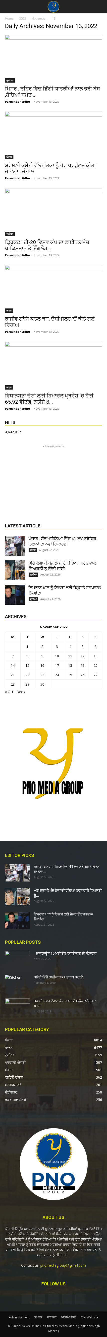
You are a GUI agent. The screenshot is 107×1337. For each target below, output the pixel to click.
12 (83, 656)
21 (13, 674)
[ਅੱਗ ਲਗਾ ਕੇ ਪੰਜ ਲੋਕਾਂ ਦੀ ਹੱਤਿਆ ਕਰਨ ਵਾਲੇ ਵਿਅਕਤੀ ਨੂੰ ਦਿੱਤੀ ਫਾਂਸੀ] (15, 570)
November (39, 18)
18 (70, 665)
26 (83, 674)
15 (27, 665)
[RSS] (53, 1299)
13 (96, 656)
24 (57, 674)
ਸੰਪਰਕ (38, 1317)
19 (83, 665)
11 (70, 656)
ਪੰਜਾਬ (9, 157)
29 (27, 684)
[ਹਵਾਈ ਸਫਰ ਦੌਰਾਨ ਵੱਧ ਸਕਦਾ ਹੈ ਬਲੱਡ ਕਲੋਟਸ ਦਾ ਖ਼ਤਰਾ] (17, 1007)
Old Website (89, 1317)
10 (57, 656)
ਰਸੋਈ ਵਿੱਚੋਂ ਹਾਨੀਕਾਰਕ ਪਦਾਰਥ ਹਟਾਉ (58, 977)
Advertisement (19, 1317)
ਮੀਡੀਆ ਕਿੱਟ (68, 1317)
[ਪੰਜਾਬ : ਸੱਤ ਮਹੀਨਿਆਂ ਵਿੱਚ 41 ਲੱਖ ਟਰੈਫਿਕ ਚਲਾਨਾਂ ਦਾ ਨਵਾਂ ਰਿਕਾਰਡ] (15, 546)
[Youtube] (80, 1299)
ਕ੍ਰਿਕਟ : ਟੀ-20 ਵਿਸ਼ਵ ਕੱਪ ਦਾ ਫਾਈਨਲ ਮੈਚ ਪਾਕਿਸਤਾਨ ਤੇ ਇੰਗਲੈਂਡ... (47, 245)
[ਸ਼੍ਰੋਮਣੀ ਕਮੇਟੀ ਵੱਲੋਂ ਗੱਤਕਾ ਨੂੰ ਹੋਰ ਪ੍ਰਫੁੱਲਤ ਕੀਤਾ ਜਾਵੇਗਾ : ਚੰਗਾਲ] (53, 135)
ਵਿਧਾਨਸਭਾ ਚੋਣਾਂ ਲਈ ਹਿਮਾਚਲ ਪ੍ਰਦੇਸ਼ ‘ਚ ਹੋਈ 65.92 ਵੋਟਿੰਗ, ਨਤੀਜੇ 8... (49, 399)
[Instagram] (40, 1299)
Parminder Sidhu (17, 101)
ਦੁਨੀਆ (9, 80)
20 (96, 665)
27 (96, 674)
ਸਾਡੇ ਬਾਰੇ (51, 1317)
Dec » (21, 691)
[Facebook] (27, 1299)
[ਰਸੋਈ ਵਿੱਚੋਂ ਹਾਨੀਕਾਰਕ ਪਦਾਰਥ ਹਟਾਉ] (17, 983)
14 (13, 665)
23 (42, 674)
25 (70, 674)
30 (42, 684)
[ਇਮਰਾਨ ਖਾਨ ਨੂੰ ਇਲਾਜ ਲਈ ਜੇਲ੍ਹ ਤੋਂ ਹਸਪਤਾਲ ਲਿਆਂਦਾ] (15, 595)
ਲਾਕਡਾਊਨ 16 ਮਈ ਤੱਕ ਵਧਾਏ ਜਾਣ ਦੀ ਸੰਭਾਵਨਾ (65, 953)
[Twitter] (67, 1299)
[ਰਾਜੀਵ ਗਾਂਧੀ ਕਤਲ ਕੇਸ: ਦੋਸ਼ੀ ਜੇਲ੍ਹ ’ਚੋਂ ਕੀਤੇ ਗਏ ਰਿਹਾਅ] (53, 289)
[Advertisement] (53, 480)
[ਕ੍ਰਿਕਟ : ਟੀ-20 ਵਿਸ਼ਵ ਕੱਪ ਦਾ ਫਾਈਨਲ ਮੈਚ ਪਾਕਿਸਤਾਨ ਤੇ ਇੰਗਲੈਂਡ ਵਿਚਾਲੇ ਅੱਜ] (53, 212)
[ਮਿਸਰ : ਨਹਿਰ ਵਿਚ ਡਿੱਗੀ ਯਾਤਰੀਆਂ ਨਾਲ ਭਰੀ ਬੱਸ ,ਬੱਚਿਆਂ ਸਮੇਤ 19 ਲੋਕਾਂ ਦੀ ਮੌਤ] (53, 59)
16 (42, 665)
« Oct (9, 691)
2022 (22, 18)
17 (57, 665)
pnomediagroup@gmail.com (63, 1265)
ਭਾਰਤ (9, 310)
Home (9, 18)
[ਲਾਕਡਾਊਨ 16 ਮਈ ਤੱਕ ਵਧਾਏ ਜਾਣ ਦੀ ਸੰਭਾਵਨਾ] (17, 959)
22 (27, 674)
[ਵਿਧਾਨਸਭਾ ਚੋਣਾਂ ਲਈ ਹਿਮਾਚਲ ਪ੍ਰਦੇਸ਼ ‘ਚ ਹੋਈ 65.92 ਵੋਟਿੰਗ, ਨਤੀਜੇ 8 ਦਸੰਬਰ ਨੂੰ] (53, 366)
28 (13, 684)
